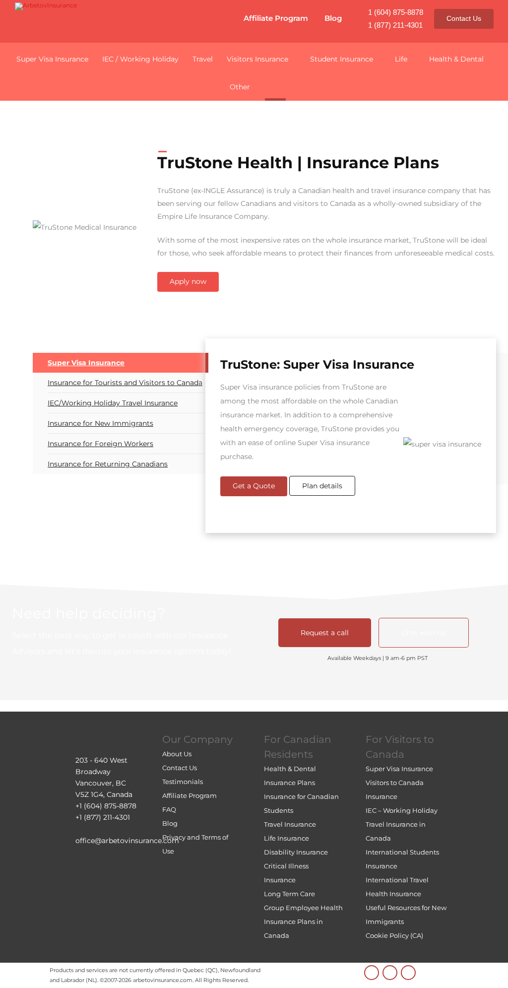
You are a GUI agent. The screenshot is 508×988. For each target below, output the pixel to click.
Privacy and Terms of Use (195, 844)
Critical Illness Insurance (286, 873)
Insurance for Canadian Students (301, 803)
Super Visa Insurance (86, 362)
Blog (333, 18)
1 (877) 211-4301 (395, 25)
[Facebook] (408, 972)
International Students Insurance (402, 859)
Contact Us (463, 18)
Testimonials (182, 782)
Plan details (322, 485)
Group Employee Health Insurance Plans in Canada (303, 921)
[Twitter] (389, 972)
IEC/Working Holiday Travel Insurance (113, 402)
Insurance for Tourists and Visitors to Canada (125, 382)
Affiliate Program (276, 18)
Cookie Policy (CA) (394, 935)
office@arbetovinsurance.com (127, 840)
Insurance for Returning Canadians (108, 464)
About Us (176, 754)
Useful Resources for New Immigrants (406, 914)
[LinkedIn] (371, 972)
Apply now (188, 281)
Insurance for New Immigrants (100, 423)
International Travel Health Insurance (397, 887)
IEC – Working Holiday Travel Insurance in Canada (402, 824)
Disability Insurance (296, 852)
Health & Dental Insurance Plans (290, 776)
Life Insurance (286, 838)
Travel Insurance (290, 824)
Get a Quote (254, 485)
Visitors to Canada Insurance (395, 789)
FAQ (169, 809)
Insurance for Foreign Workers (100, 443)
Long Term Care (289, 894)
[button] (275, 85)
